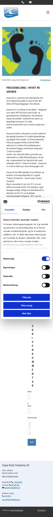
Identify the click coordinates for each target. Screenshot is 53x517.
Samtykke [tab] (9, 209)
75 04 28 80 (18, 482)
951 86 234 (15, 485)
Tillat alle (26, 297)
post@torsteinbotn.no (12, 488)
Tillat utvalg (26, 305)
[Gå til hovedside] (17, 12)
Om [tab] (43, 209)
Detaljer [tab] (26, 209)
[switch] (46, 267)
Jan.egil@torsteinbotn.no (11, 500)
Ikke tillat (26, 313)
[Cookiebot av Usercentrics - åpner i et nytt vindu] (38, 202)
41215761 (7, 496)
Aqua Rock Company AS (15, 465)
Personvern (41, 510)
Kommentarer (45, 80)
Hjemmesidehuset (16, 510)
